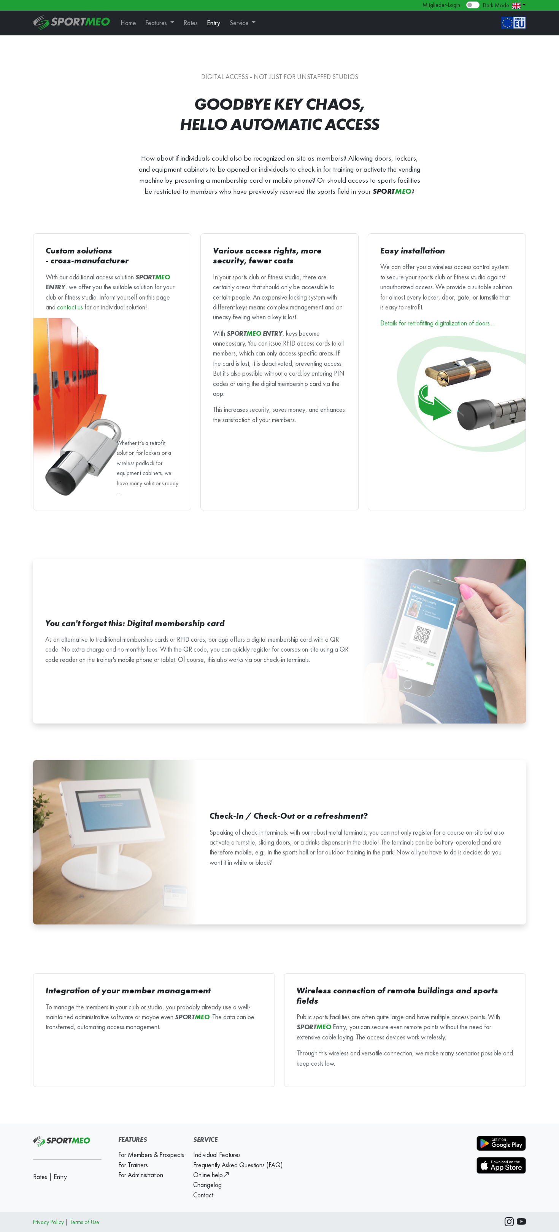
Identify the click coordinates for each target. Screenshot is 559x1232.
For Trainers (133, 1165)
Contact (203, 1195)
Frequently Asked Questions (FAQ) (238, 1165)
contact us (70, 307)
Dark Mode (496, 5)
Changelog (207, 1185)
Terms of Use (84, 1222)
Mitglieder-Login (441, 5)
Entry (213, 23)
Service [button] (240, 23)
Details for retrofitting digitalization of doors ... (437, 323)
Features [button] (156, 23)
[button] (519, 5)
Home (128, 23)
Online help (208, 1175)
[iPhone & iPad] (501, 1164)
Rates (191, 23)
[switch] (473, 5)
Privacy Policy (48, 1222)
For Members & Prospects (151, 1155)
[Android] (501, 1145)
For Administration (140, 1175)
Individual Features (217, 1155)
